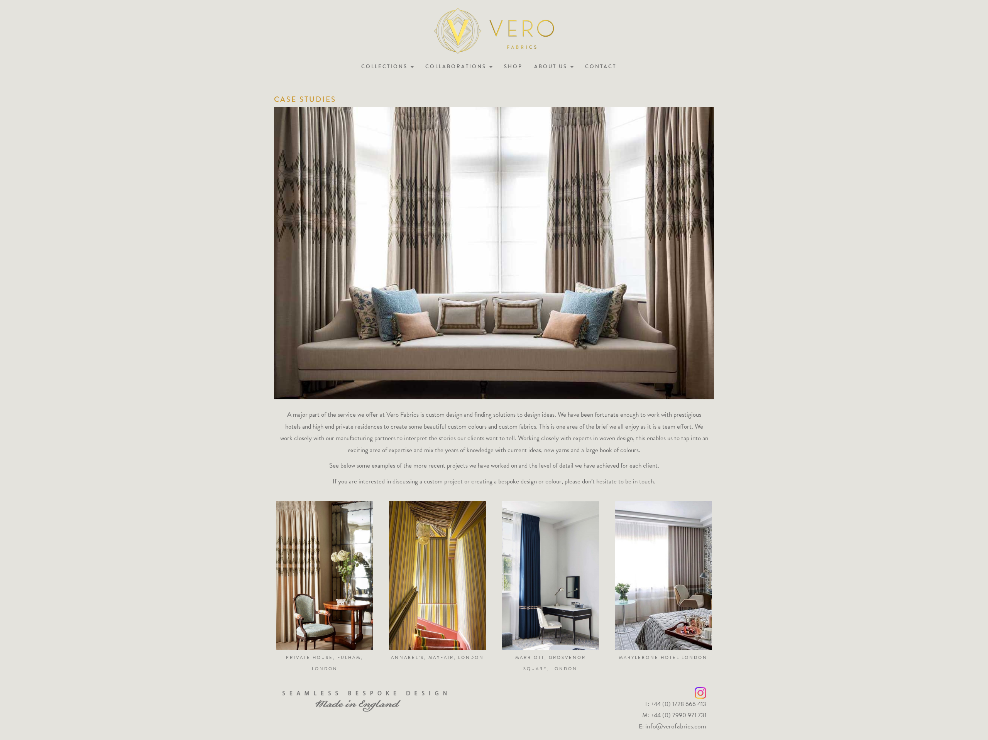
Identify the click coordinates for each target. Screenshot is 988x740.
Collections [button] (385, 66)
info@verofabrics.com (675, 726)
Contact (600, 66)
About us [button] (552, 66)
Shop (513, 66)
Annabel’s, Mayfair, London (437, 657)
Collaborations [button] (457, 66)
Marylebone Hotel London (663, 657)
